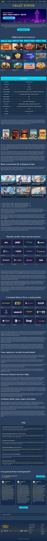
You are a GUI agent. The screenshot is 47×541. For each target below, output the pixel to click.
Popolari (5, 40)
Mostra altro (23, 507)
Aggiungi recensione (41, 476)
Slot (40, 40)
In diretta (17, 40)
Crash (29, 40)
